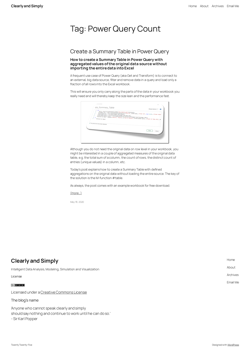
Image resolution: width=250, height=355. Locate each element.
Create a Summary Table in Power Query (119, 51)
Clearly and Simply (27, 5)
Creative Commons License (63, 292)
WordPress (233, 344)
